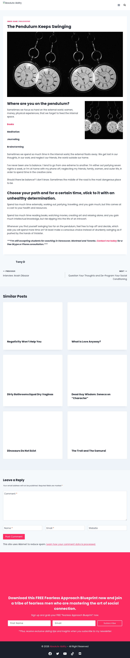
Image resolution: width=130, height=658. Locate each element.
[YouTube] (65, 653)
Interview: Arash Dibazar (16, 273)
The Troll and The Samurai (89, 451)
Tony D (20, 262)
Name (8, 528)
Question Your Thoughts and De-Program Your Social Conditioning (97, 275)
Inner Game (12, 21)
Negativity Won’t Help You (24, 341)
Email (50, 528)
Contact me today (106, 240)
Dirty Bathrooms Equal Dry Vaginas (30, 394)
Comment (10, 493)
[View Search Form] (124, 5)
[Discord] (80, 653)
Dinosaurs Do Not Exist (21, 451)
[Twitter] (57, 653)
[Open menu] (118, 5)
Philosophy (24, 21)
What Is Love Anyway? (86, 341)
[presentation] (32, 319)
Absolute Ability (58, 646)
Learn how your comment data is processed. (71, 544)
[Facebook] (50, 653)
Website (93, 528)
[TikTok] (72, 653)
